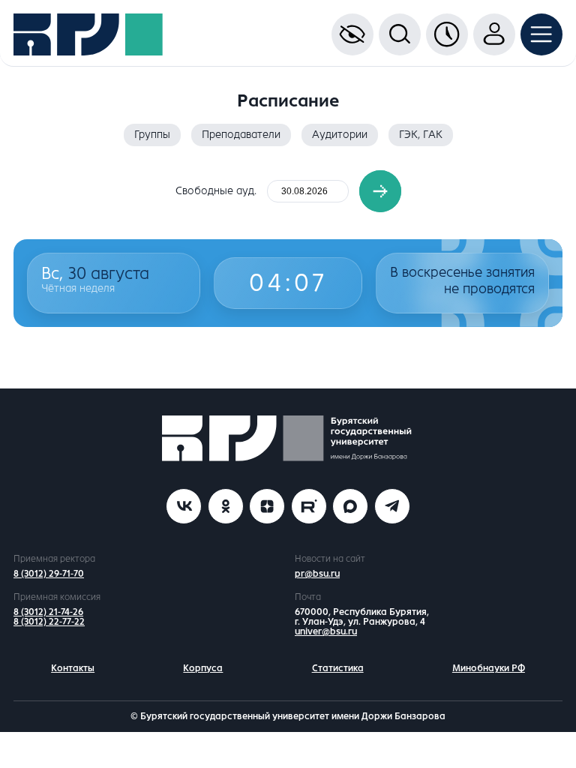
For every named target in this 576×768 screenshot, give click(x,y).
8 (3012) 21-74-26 (48, 612)
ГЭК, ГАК (420, 134)
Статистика (338, 668)
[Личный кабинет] (494, 35)
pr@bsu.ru (317, 573)
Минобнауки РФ (488, 668)
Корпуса (203, 668)
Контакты (72, 668)
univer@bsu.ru (326, 631)
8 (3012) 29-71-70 (49, 573)
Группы (152, 134)
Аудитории (340, 134)
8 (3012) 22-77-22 (49, 621)
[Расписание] (447, 35)
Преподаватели (241, 134)
